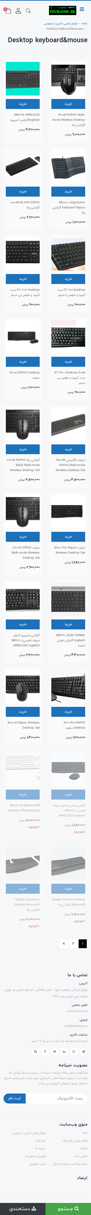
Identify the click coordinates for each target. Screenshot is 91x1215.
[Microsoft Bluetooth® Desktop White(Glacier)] (23, 769)
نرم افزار (41, 1141)
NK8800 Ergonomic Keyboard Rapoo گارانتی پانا (68, 208)
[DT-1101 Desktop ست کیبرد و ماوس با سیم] (68, 253)
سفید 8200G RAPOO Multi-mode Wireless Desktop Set (26, 553)
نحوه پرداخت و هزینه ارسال (70, 1164)
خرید (68, 103)
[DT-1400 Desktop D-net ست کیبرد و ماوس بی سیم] (68, 336)
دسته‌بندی (20, 1209)
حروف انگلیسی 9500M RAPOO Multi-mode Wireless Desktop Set (70, 465)
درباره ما (40, 1148)
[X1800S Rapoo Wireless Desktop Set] (23, 686)
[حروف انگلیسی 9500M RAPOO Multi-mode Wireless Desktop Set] (68, 423)
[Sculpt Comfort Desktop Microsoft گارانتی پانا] (68, 863)
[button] (28, 10)
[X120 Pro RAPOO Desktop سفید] (68, 686)
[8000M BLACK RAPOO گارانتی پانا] (23, 166)
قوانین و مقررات (35, 1156)
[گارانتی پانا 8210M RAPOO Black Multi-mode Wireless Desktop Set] (23, 423)
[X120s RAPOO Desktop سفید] (23, 336)
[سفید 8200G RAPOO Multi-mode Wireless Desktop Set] (23, 511)
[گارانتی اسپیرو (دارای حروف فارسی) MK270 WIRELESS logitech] (23, 598)
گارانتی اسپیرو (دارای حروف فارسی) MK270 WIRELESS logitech (26, 640)
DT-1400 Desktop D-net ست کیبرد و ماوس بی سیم (69, 378)
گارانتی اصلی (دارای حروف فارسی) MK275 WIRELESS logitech (68, 811)
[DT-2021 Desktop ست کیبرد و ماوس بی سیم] (23, 253)
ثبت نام (14, 1098)
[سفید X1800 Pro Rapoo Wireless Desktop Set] (68, 511)
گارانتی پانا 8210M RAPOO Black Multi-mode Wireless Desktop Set (23, 465)
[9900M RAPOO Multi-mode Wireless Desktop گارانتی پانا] (68, 78)
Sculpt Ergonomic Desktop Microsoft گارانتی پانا (27, 905)
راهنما (84, 1148)
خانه (85, 1133)
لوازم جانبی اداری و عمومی (29, 1133)
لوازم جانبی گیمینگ (75, 1141)
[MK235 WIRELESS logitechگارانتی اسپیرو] (23, 78)
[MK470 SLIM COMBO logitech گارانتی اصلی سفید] (68, 598)
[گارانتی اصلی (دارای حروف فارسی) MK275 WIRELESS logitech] (68, 769)
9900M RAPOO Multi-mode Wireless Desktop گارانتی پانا (68, 120)
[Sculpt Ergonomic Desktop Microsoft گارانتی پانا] (23, 863)
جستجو (66, 1209)
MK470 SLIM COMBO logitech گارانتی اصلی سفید (70, 640)
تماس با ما (81, 1156)
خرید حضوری (37, 1164)
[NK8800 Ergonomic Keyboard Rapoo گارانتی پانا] (68, 166)
